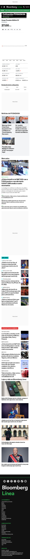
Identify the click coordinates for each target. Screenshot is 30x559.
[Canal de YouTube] (11, 481)
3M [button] (8, 29)
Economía (4, 525)
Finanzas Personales (6, 531)
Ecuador (3, 512)
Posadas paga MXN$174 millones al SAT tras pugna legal (8, 149)
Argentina (4, 505)
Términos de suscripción (7, 542)
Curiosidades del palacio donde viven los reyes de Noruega (13, 443)
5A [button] (20, 29)
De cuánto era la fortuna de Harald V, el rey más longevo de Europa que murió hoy (10, 274)
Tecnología (4, 543)
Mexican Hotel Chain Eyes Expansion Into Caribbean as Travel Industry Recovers (7, 129)
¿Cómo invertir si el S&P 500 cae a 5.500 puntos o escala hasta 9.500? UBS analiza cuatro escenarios (15, 182)
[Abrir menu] (2, 7)
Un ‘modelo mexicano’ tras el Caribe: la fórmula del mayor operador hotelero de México (21, 128)
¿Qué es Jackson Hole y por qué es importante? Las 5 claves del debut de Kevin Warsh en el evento (10, 302)
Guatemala (4, 519)
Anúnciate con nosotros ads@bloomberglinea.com (12, 552)
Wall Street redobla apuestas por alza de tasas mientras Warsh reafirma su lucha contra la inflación (14, 202)
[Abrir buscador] (24, 7)
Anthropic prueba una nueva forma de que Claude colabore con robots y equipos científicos (11, 365)
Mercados (5, 158)
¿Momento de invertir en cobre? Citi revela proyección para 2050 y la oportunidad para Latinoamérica (11, 292)
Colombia (4, 506)
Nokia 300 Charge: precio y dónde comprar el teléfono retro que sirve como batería (15, 399)
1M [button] (5, 29)
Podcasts (4, 532)
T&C (2, 544)
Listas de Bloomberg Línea (7, 534)
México (3, 504)
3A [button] (17, 29)
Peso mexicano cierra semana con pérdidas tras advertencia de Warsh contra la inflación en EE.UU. (15, 207)
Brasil (3, 503)
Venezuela (4, 508)
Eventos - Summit (5, 550)
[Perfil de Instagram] (15, 481)
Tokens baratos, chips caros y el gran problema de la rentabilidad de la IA (11, 374)
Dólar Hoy (4, 527)
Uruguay (3, 514)
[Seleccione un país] (4, 7)
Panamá (3, 513)
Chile (3, 509)
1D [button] (2, 29)
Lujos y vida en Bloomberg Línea (14, 379)
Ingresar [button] (27, 7)
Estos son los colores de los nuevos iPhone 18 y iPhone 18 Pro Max (11, 282)
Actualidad (4, 529)
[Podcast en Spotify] (25, 481)
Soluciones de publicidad (7, 555)
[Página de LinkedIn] (18, 481)
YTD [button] (11, 29)
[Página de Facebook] (4, 481)
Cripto (3, 530)
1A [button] (14, 29)
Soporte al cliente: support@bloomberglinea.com (12, 554)
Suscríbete (4, 539)
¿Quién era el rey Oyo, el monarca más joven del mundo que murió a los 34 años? (10, 265)
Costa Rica (4, 515)
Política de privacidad (6, 540)
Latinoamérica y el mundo (7, 501)
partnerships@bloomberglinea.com (9, 551)
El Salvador (4, 517)
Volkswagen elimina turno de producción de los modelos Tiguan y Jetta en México (11, 356)
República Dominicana (6, 518)
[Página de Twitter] (8, 481)
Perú (2, 510)
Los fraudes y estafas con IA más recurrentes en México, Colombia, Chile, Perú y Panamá (11, 336)
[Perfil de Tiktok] (22, 481)
